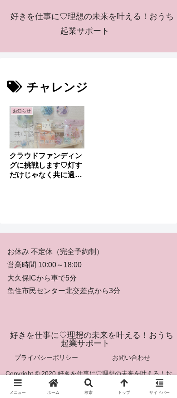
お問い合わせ (131, 357)
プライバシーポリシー (46, 357)
